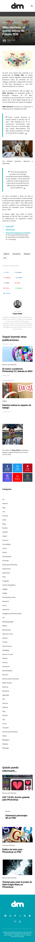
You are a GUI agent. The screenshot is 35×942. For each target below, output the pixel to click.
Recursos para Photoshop (13, 22)
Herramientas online (8, 597)
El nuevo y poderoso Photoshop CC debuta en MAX (17, 370)
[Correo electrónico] (15, 921)
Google (4, 593)
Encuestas (5, 560)
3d (3, 499)
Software (5, 707)
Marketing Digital (7, 622)
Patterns (5, 658)
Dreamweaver (6, 556)
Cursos (4, 548)
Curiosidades (6, 544)
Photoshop (27, 254)
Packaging (5, 650)
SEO (3, 699)
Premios (5, 662)
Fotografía (5, 581)
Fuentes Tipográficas (8, 585)
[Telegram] (20, 916)
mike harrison (16, 254)
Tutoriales (5, 728)
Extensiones (6, 573)
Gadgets (4, 401)
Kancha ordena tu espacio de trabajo (16, 406)
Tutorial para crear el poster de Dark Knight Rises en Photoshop (17, 884)
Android (5, 503)
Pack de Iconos (7, 646)
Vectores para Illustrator (10, 732)
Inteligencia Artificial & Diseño (12, 613)
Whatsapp (5, 748)
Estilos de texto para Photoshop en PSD (12, 850)
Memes (4, 626)
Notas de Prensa (7, 634)
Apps (4, 508)
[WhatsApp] (20, 921)
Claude (4, 536)
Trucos (4, 723)
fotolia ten (6, 254)
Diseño (4, 552)
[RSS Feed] (25, 916)
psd (5, 258)
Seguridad (5, 695)
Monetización (6, 630)
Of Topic (5, 642)
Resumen (5, 687)
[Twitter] (30, 916)
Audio (4, 520)
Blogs (4, 524)
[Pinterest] (15, 916)
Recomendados (7, 671)
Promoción (5, 666)
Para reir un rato (7, 654)
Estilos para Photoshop (9, 565)
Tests (3, 711)
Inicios (4, 605)
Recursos (5, 675)
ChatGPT (5, 532)
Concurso (5, 540)
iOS (3, 618)
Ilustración (5, 601)
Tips (3, 719)
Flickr (4, 577)
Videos (4, 736)
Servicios (5, 703)
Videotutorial (10, 229)
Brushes (5, 528)
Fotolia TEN (10, 226)
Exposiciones (6, 569)
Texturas (5, 715)
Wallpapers (6, 740)
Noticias (4, 638)
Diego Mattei (11, 40)
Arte (3, 22)
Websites (5, 744)
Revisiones (5, 691)
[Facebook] (5, 916)
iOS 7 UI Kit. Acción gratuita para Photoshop (15, 798)
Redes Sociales (7, 683)
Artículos (5, 516)
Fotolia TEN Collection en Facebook (18, 233)
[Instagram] (10, 916)
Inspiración (5, 609)
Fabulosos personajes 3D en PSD (16, 816)
